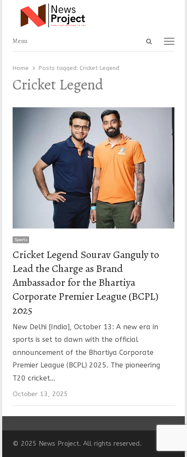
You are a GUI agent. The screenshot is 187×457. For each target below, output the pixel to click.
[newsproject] (93, 15)
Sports (20, 239)
